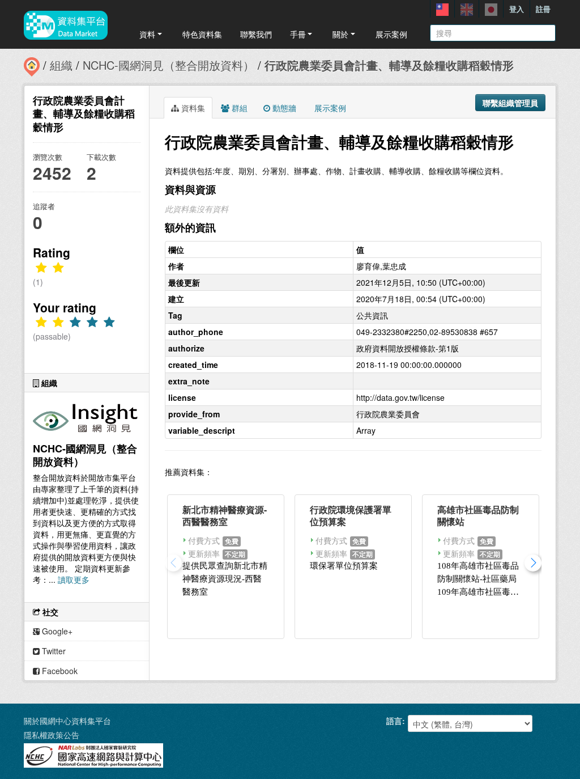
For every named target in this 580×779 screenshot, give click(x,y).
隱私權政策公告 (51, 734)
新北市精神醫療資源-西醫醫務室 (224, 515)
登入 (516, 8)
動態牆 (283, 107)
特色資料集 (202, 34)
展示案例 (391, 34)
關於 (340, 34)
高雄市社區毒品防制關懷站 (478, 515)
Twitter (53, 651)
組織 (61, 65)
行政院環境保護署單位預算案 (350, 515)
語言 (394, 720)
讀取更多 (73, 579)
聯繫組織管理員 (510, 102)
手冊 (298, 34)
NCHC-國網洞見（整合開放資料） (168, 65)
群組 (238, 107)
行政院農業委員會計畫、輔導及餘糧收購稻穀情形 (389, 65)
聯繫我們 (256, 34)
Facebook (59, 670)
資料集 (192, 107)
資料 (147, 34)
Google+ (56, 631)
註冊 (543, 8)
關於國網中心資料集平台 (67, 720)
